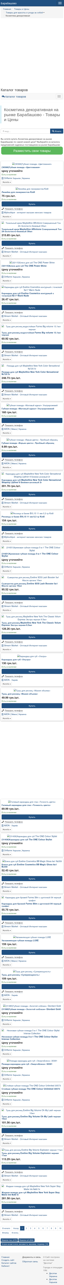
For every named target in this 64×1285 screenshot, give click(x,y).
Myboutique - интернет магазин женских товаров (27, 212)
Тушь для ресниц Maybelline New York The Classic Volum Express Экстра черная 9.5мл (31, 623)
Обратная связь (30, 1261)
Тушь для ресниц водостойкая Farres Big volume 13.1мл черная (31, 333)
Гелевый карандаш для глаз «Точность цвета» (26, 805)
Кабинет (5, 1265)
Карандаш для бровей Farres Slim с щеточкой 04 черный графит (31, 904)
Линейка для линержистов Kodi (18, 191)
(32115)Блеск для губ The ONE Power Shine (24, 265)
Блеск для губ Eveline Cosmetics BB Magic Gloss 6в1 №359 (29, 865)
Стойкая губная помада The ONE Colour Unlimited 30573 (31, 1088)
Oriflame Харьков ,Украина (16, 178)
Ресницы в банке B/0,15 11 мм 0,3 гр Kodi (23, 516)
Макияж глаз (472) (9, 1240)
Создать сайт (7, 1259)
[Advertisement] (32, 53)
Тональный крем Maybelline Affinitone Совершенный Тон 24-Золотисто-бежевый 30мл (31, 230)
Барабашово (9, 3)
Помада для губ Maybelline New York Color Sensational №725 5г (30, 373)
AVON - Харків (10, 679)
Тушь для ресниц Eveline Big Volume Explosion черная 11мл (30, 1154)
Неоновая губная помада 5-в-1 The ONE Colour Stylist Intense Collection (30, 1037)
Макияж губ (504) (26, 1240)
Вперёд (5, 1232)
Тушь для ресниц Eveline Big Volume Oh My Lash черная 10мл (31, 1117)
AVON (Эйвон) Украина (14, 428)
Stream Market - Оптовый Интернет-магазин (25, 251)
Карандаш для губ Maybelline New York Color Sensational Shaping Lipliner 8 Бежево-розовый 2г (31, 481)
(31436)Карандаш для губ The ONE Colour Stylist (27, 839)
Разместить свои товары (32, 150)
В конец (15, 1232)
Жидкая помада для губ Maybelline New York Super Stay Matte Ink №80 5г (31, 1193)
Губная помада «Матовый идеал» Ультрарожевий (28, 408)
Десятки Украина (53, 1275)
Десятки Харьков (53, 1281)
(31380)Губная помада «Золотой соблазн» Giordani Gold (31, 1009)
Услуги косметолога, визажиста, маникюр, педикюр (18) (25, 1244)
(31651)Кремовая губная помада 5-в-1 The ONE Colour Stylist (30, 554)
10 (60, 1228)
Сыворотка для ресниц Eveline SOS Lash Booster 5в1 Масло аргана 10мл (30, 584)
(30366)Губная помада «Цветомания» (21, 167)
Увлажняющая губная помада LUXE (20, 940)
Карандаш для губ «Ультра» (16, 659)
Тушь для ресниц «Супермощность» (21, 974)
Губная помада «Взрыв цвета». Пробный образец (28, 442)
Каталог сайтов (8, 1262)
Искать (57, 131)
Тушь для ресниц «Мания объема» (20, 693)
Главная (5, 1256)
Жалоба (6, 182)
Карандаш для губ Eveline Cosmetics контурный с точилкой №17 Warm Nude (28, 294)
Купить (32, 203)
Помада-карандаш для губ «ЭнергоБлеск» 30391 (27, 1063)
